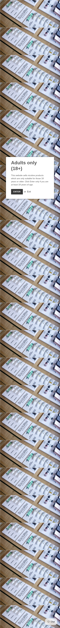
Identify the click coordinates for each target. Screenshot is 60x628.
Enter (17, 192)
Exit (29, 191)
